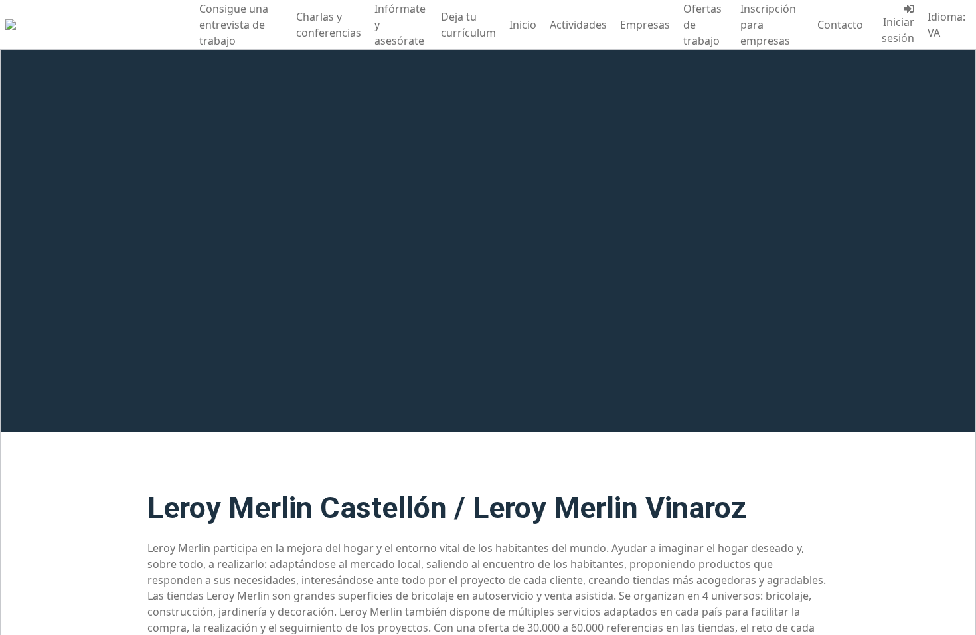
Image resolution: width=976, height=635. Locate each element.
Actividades (578, 24)
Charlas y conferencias (328, 24)
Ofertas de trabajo (702, 24)
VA (934, 32)
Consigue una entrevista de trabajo (233, 24)
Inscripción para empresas (768, 24)
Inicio (522, 24)
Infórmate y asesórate (400, 24)
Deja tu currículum (468, 24)
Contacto (840, 24)
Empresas (645, 24)
